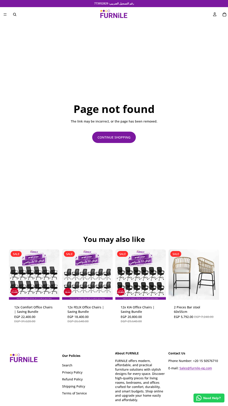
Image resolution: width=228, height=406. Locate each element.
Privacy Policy (72, 372)
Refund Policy (72, 379)
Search (67, 365)
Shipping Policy (73, 386)
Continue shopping (114, 137)
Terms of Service (74, 393)
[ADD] (53, 293)
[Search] (15, 14)
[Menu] (5, 14)
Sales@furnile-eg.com (195, 368)
